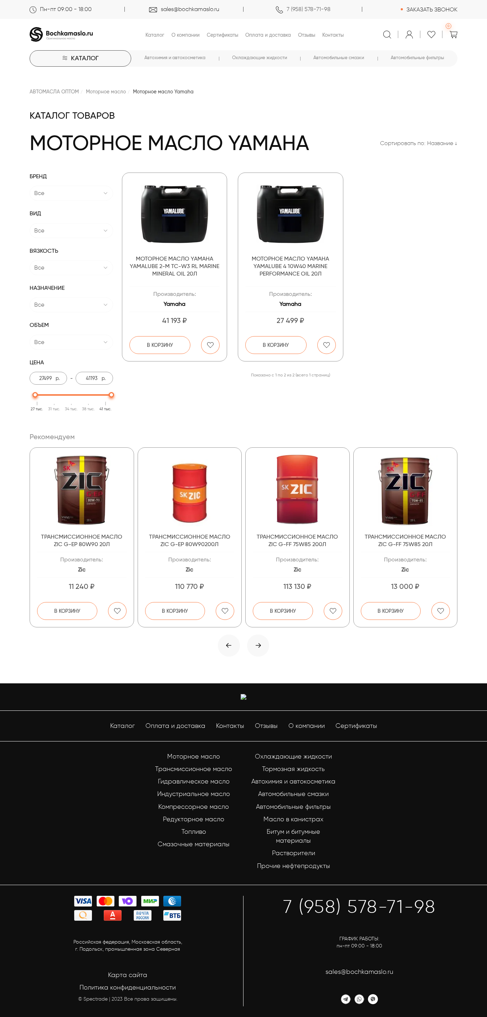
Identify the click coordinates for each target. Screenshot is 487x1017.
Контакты (333, 35)
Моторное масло (106, 91)
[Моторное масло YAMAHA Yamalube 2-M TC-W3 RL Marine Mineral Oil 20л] (174, 214)
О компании (185, 35)
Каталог (154, 35)
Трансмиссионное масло (193, 769)
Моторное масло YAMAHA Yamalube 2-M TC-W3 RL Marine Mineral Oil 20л (174, 266)
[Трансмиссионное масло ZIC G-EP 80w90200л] (190, 490)
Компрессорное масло (193, 807)
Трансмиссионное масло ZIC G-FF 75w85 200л (297, 540)
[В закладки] (210, 345)
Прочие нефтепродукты (293, 866)
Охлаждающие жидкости (259, 58)
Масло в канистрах (293, 819)
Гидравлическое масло (194, 781)
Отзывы (306, 35)
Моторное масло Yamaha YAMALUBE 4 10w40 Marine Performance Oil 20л (290, 266)
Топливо (193, 832)
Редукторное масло (193, 819)
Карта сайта (127, 975)
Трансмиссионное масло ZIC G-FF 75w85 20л (405, 540)
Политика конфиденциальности (128, 987)
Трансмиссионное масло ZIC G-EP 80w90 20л (81, 540)
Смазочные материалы (194, 844)
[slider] (35, 394)
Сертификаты (222, 35)
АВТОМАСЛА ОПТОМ (54, 91)
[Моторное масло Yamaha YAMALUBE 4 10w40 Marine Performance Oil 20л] (290, 214)
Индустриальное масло (193, 794)
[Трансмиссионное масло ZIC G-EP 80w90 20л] (82, 490)
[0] (453, 34)
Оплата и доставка (268, 35)
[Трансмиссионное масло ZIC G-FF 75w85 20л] (405, 490)
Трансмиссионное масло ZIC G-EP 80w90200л (189, 540)
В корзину (160, 345)
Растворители (293, 853)
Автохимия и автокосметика (174, 58)
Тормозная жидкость (293, 769)
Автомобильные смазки (338, 58)
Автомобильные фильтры (417, 58)
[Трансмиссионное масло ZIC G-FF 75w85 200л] (297, 490)
